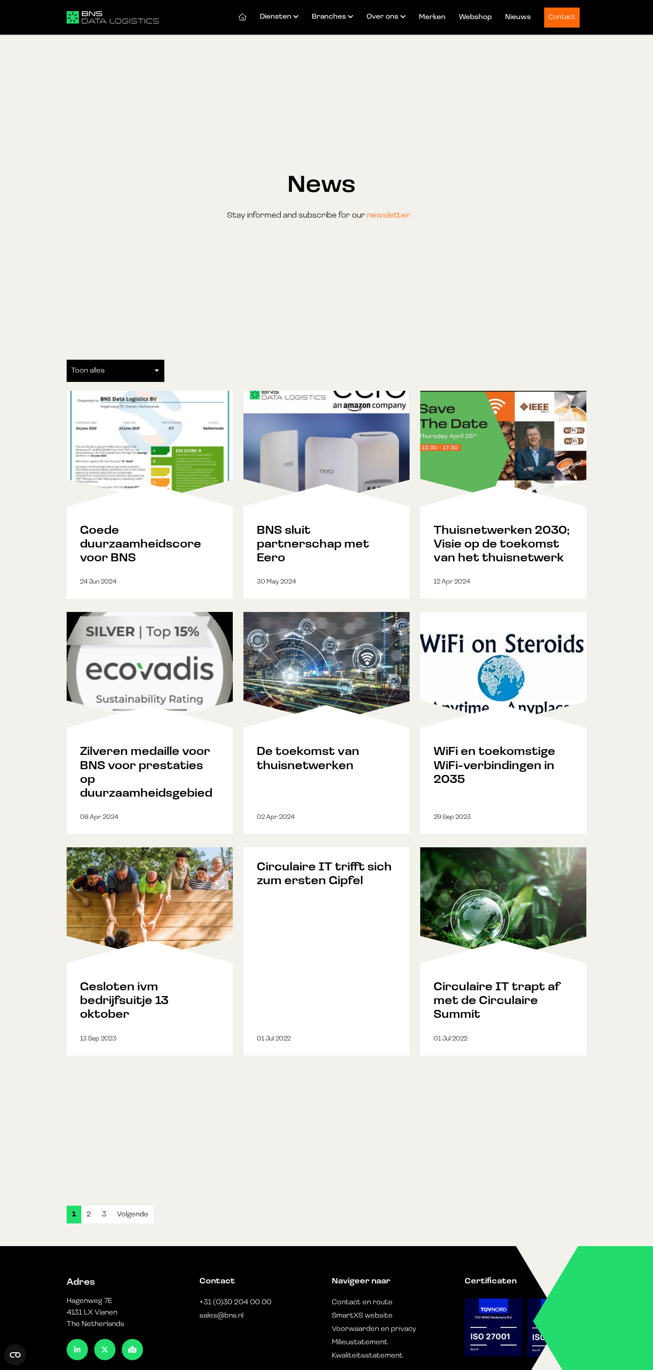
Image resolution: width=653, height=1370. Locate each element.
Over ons (382, 16)
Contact (562, 17)
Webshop (475, 17)
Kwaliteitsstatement (367, 1355)
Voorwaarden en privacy (374, 1329)
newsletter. (389, 216)
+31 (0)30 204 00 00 (235, 1302)
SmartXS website (362, 1315)
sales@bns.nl (221, 1315)
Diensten (275, 16)
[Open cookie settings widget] (15, 1355)
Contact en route (362, 1302)
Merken (432, 17)
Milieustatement (360, 1342)
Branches (329, 16)
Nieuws (518, 17)
